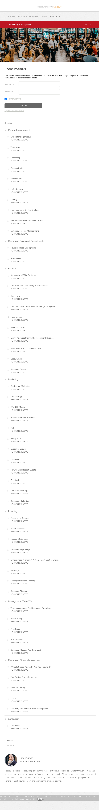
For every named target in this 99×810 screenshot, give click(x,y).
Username (9, 84)
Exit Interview (17, 189)
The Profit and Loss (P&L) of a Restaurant (29, 285)
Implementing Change (20, 549)
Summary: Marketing (20, 501)
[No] (43, 799)
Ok (40, 799)
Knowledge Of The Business (23, 275)
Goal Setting (16, 618)
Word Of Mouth (18, 407)
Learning (14, 698)
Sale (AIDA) (16, 438)
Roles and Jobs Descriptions (23, 247)
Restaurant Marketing (20, 386)
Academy (11, 16)
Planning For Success (20, 518)
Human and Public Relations (23, 417)
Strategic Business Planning (23, 580)
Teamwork (15, 147)
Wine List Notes (18, 327)
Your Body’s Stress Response (24, 677)
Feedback (15, 480)
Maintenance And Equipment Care (26, 348)
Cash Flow (15, 296)
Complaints (15, 459)
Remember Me (14, 98)
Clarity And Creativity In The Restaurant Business (33, 338)
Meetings (15, 570)
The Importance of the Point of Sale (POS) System (33, 306)
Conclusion (15, 725)
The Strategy (16, 396)
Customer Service (18, 449)
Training (14, 199)
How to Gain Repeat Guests (23, 469)
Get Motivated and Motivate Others (27, 220)
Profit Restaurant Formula (28, 16)
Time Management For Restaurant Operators (31, 608)
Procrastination (17, 639)
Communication (17, 168)
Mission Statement (19, 539)
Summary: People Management (25, 231)
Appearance (16, 258)
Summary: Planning (19, 591)
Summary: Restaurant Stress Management (30, 708)
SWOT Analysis (18, 528)
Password (9, 91)
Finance (44, 16)
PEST (13, 428)
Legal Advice (16, 358)
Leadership (15, 157)
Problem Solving (18, 687)
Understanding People (21, 136)
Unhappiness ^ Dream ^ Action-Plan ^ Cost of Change (35, 560)
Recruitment (16, 178)
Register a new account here (14, 111)
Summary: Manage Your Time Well (26, 650)
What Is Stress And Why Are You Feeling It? (31, 667)
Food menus (16, 317)
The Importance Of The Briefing (25, 210)
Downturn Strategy (19, 490)
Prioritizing (15, 629)
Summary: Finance (19, 369)
